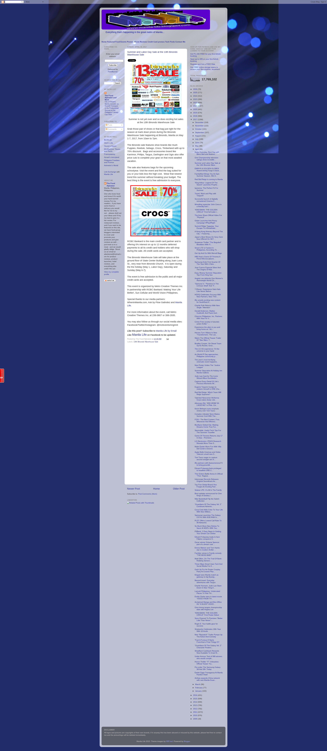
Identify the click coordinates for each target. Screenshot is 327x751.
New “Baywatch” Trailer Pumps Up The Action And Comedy (208, 636)
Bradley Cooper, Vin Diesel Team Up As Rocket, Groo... (208, 345)
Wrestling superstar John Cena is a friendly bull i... (208, 205)
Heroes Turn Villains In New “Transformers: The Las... (206, 334)
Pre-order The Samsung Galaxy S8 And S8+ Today (207, 668)
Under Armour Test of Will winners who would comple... (208, 657)
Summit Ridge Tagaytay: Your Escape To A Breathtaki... (207, 227)
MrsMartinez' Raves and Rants (112, 150)
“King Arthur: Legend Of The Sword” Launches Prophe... (207, 184)
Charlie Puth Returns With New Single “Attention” (207, 306)
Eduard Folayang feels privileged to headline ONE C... (208, 469)
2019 (195, 113)
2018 (195, 116)
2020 (195, 109)
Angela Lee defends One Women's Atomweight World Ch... (209, 279)
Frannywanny (109, 154)
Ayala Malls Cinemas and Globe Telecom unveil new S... (207, 453)
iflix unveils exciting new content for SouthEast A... (207, 301)
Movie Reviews (140, 42)
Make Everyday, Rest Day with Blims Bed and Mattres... (207, 153)
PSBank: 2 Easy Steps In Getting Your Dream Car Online (208, 532)
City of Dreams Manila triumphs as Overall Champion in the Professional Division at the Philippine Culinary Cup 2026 (112, 108)
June (197, 143)
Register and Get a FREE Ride (202, 64)
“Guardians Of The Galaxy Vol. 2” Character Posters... (208, 647)
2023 (195, 99)
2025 (195, 93)
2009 (195, 719)
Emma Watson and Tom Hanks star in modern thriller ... (207, 549)
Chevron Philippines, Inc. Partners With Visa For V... (208, 317)
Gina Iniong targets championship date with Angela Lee (208, 608)
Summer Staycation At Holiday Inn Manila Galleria (208, 372)
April (197, 149)
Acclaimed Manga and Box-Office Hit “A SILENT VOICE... (208, 603)
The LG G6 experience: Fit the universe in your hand (207, 350)
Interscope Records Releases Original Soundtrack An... (207, 480)
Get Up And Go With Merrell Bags (208, 253)
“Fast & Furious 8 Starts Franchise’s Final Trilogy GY (207, 641)
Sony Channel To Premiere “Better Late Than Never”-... (209, 619)
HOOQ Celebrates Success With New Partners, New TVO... (208, 296)
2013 (195, 705)
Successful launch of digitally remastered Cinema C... (206, 200)
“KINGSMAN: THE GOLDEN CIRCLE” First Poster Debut (207, 614)
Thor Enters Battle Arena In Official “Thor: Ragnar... (209, 475)
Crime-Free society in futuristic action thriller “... (207, 323)
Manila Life (139, 334)
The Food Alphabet (111, 184)
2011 (195, 712)
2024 (195, 96)
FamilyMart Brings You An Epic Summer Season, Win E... (207, 175)
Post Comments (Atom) (147, 494)
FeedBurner (113, 72)
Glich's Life (108, 143)
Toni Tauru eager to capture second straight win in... (206, 459)
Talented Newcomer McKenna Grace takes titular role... (207, 399)
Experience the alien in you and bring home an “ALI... (207, 328)
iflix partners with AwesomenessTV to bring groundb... (209, 464)
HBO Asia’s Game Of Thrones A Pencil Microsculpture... (207, 258)
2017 (195, 119)
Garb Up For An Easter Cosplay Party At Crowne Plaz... (207, 571)
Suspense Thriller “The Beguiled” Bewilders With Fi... (208, 243)
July (197, 139)
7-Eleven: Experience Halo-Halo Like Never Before (207, 290)
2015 (195, 699)
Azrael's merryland (111, 157)
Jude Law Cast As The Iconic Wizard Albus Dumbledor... (206, 377)
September (200, 132)
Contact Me (180, 42)
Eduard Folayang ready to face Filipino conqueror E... (207, 538)
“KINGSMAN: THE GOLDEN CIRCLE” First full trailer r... (206, 211)
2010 (195, 715)
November (199, 126)
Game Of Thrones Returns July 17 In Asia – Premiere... (209, 437)
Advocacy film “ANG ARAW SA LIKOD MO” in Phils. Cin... (207, 404)
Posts (109, 125)
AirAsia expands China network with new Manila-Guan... (207, 679)
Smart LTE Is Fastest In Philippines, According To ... (207, 249)
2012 (195, 709)
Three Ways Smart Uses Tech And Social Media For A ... (208, 565)
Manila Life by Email (166, 331)
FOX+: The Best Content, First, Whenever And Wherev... (207, 421)
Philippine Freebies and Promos (112, 161)
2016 (195, 695)
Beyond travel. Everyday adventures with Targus (205, 581)
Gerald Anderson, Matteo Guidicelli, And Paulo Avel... (206, 312)
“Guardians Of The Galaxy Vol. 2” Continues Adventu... (208, 505)
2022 (195, 103)
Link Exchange (110, 172)
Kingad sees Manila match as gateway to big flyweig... (206, 576)
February (199, 688)
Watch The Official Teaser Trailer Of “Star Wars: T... (208, 339)
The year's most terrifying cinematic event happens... (206, 361)
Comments (111, 129)
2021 (195, 106)
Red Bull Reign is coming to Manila (209, 179)
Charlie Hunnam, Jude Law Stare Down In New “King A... (208, 587)
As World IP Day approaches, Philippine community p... (206, 355)
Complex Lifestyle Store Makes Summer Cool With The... (207, 415)
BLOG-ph (108, 140)
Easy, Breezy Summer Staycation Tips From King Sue (208, 274)
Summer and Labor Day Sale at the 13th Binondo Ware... (207, 164)
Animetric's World (111, 165)
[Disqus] (155, 379)
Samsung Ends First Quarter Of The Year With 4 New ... (207, 263)
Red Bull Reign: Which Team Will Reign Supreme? (208, 393)
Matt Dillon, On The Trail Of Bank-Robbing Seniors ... (208, 560)
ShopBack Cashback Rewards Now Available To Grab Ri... (207, 652)
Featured (111, 42)
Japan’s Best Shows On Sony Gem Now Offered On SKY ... (209, 238)
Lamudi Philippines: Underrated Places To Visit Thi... (207, 592)
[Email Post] (167, 339)
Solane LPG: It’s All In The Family (208, 490)
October (198, 129)
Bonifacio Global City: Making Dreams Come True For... (206, 426)
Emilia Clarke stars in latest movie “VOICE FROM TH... (208, 598)
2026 (195, 89)
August (198, 136)
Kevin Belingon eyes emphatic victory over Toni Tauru (207, 410)
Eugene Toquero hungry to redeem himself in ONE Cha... (208, 388)
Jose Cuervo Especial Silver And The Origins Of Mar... (208, 269)
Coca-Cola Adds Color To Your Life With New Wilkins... (209, 511)
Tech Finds (170, 42)
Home (104, 42)
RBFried (169, 741)
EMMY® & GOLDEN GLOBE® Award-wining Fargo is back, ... (208, 170)
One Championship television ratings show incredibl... (206, 159)
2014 (195, 702)
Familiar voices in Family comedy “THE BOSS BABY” (208, 554)
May (197, 146)
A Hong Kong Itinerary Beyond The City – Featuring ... (209, 233)
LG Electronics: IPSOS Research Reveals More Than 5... (208, 442)
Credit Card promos (156, 42)
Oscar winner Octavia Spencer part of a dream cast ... (207, 543)
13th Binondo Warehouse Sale (146, 342)
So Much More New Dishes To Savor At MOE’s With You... (207, 527)
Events (123, 42)
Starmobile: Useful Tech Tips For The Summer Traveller (208, 431)
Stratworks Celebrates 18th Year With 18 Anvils (208, 630)
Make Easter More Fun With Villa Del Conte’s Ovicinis (208, 448)
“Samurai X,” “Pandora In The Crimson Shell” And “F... (207, 285)
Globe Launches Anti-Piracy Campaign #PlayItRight (206, 222)
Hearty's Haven (110, 146)
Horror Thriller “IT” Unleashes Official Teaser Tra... (207, 663)
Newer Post (133, 488)
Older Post (179, 488)
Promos (130, 42)
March (198, 684)
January (198, 691)
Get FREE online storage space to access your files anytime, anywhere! (205, 68)
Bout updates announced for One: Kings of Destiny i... (208, 495)
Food (117, 42)
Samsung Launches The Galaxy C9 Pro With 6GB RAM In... (208, 516)
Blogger (187, 741)
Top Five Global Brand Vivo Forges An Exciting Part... (206, 486)
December (199, 122)
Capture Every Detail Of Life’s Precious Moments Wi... (207, 383)
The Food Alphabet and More (110, 98)
